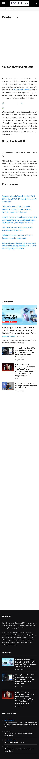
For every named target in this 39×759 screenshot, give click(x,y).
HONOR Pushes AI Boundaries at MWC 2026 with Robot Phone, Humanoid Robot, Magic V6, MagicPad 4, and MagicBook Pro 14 (19, 220)
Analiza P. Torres (10, 740)
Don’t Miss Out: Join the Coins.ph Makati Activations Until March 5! (26, 385)
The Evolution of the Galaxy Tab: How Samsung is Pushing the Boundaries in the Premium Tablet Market (20, 725)
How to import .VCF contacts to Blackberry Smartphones (18, 735)
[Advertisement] (19, 42)
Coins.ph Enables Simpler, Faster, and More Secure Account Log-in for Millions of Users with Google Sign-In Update (19, 245)
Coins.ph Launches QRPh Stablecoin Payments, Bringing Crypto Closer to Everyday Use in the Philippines (16, 209)
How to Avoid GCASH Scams (14, 742)
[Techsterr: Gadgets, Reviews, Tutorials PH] (19, 3)
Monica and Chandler (22, 90)
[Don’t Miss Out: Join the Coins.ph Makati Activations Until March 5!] (8, 386)
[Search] (36, 3)
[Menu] (3, 3)
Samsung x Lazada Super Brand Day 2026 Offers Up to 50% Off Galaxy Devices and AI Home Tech (19, 199)
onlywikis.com (9, 720)
